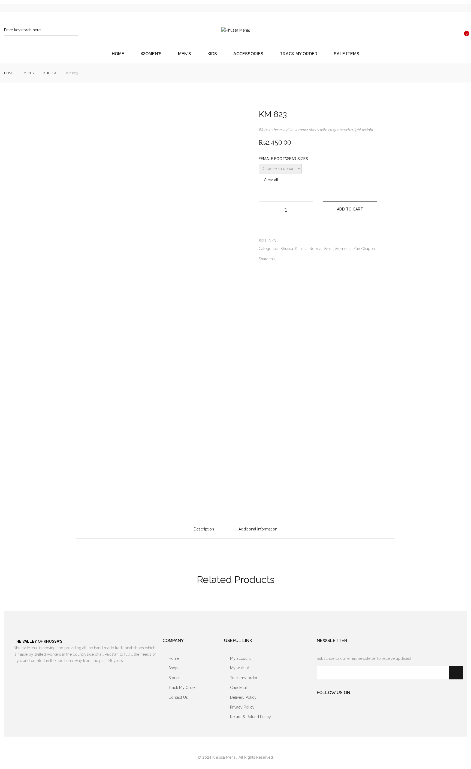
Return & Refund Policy (250, 717)
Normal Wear (321, 248)
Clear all (271, 180)
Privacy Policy (242, 707)
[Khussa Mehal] (235, 30)
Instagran (367, 691)
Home (9, 73)
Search (74, 30)
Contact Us (178, 697)
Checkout (238, 687)
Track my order (243, 678)
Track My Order (182, 687)
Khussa (49, 73)
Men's (28, 73)
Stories (174, 678)
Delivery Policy (243, 697)
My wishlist (239, 668)
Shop (173, 668)
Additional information (257, 529)
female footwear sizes (283, 159)
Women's (342, 248)
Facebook (357, 691)
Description (204, 529)
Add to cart (350, 209)
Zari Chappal (364, 248)
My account (240, 658)
